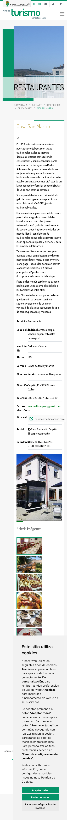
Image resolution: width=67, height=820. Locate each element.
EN (39, 4)
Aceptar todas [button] (40, 790)
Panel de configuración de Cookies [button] (40, 806)
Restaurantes (25, 108)
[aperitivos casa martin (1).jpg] (29, 582)
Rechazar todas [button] (40, 797)
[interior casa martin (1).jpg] (29, 546)
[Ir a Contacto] (45, 4)
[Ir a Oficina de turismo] (60, 4)
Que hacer (37, 105)
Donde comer (53, 105)
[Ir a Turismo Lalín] (33, 13)
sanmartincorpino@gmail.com (44, 406)
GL (34, 4)
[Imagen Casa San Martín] (39, 487)
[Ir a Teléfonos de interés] (53, 4)
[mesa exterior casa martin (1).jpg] (29, 564)
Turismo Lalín (20, 105)
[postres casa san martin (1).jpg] (29, 618)
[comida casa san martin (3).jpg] (29, 600)
